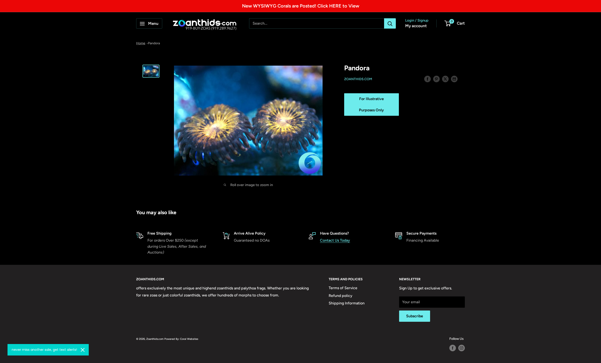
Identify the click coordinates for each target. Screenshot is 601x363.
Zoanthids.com (358, 79)
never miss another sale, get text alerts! (44, 349)
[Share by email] (454, 78)
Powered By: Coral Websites (181, 339)
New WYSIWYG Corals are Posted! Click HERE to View (300, 6)
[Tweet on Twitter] (445, 78)
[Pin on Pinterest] (436, 78)
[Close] (83, 350)
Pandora (154, 43)
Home (140, 43)
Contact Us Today (335, 240)
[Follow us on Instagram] (461, 348)
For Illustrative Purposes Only (371, 104)
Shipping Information (347, 303)
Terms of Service (343, 288)
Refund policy (340, 295)
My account (416, 26)
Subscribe (414, 316)
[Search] (390, 24)
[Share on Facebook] (427, 78)
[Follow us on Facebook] (452, 348)
